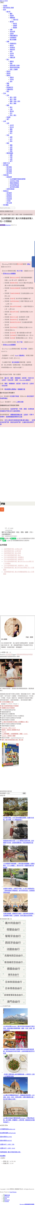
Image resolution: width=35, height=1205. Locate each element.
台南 (11, 147)
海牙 (11, 51)
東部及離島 (10, 153)
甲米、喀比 (13, 115)
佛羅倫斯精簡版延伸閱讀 (24, 654)
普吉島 (12, 111)
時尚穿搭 (9, 197)
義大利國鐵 (13, 39)
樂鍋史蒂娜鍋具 (14, 183)
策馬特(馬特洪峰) (15, 67)
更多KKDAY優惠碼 (9, 273)
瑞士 (8, 59)
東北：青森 (13, 99)
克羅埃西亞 (10, 89)
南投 (11, 141)
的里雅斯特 (13, 37)
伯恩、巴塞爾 (14, 69)
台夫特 (12, 53)
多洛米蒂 (12, 31)
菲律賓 (8, 117)
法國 (8, 85)
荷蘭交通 (12, 57)
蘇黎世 (12, 61)
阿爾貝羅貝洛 (14, 35)
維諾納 (15, 27)
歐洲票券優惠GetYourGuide (8, 1133)
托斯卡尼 (15, 19)
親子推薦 (5, 165)
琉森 (11, 63)
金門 (11, 161)
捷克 (8, 91)
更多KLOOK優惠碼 (9, 345)
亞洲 (4, 93)
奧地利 (8, 73)
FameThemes (13, 1192)
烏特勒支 (12, 47)
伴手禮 (8, 201)
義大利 (8, 11)
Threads (4, 732)
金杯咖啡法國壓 (14, 187)
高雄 (11, 149)
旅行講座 (5, 205)
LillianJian (8, 225)
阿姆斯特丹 (13, 43)
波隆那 (15, 25)
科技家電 (9, 199)
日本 (8, 95)
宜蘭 (11, 155)
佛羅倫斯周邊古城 (16, 414)
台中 (11, 139)
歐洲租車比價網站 (10, 389)
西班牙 (8, 71)
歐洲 (4, 9)
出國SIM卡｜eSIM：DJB (7, 1144)
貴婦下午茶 (6, 163)
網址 (28, 264)
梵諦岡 (12, 15)
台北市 (12, 125)
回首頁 (5, 5)
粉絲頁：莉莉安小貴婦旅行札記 (11, 730)
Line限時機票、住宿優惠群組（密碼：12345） (15, 734)
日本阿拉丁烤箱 (14, 181)
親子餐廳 (9, 171)
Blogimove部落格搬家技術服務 (27, 1204)
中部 (8, 135)
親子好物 (9, 173)
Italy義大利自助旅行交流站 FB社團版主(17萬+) (15, 722)
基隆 (11, 129)
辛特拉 (12, 79)
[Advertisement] (17, 244)
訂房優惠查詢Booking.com (7, 1129)
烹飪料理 (5, 175)
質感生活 (5, 191)
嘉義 (11, 145)
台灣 (4, 121)
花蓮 (11, 157)
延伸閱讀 (2, 225)
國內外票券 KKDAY (6, 1140)
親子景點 (9, 167)
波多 (11, 81)
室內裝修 (9, 193)
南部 (8, 143)
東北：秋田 (13, 97)
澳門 (8, 119)
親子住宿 (9, 169)
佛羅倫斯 (12, 17)
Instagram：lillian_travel (8, 728)
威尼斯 (12, 21)
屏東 (11, 151)
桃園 (11, 131)
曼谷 (11, 107)
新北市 (12, 127)
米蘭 (11, 29)
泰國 (8, 105)
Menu (2, 2)
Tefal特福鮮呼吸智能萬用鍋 (17, 179)
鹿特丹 (12, 45)
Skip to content (4, 0)
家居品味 (9, 195)
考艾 (11, 113)
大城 (11, 109)
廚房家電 (9, 177)
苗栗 (11, 137)
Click (33, 261)
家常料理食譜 (10, 189)
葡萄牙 (8, 75)
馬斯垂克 (12, 49)
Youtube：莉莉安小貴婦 (8, 736)
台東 (11, 159)
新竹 (11, 133)
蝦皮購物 (2, 1156)
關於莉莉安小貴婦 (8, 7)
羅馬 (11, 13)
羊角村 (12, 55)
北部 (8, 123)
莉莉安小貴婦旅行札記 (6, 211)
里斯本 (12, 77)
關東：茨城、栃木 (15, 101)
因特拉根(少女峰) (15, 65)
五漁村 (12, 33)
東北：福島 (13, 103)
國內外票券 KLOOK (6, 1136)
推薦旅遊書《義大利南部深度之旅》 (10, 1152)
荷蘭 (8, 41)
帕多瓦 (15, 23)
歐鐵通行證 (21, 389)
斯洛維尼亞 (10, 87)
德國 (8, 83)
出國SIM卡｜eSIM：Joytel (7, 1148)
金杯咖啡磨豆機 (14, 185)
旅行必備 (9, 203)
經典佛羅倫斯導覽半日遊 (14, 417)
